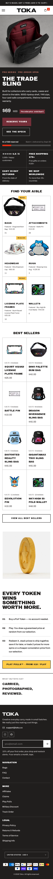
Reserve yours (16, 122)
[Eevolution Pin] (14, 481)
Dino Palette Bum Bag (38, 368)
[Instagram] (5, 734)
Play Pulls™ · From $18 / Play (26, 664)
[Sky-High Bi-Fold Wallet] (39, 481)
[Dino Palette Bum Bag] (39, 350)
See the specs (16, 132)
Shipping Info (8, 841)
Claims (5, 796)
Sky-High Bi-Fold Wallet (38, 500)
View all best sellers (26, 518)
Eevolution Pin (13, 500)
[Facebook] (11, 734)
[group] (26, 698)
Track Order (8, 812)
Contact (6, 778)
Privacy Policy (9, 825)
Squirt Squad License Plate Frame (14, 370)
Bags (4, 768)
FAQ (4, 773)
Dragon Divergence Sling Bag (37, 414)
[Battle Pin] (14, 394)
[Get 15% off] (47, 744)
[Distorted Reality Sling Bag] (14, 437)
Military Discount (10, 807)
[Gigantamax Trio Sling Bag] (39, 437)
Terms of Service (10, 836)
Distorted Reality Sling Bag (12, 458)
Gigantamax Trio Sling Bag (37, 458)
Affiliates (6, 791)
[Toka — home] (26, 10)
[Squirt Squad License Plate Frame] (14, 350)
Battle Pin (12, 410)
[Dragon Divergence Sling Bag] (39, 394)
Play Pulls (7, 802)
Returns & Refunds (11, 830)
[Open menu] (4, 10)
